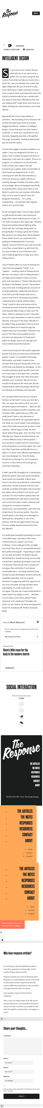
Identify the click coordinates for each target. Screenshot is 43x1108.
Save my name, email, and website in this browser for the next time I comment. (21, 1090)
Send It (21, 1096)
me (31, 797)
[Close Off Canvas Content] (2, 1019)
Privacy (35, 797)
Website (6, 1076)
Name (6, 1058)
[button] (36, 13)
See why (17, 926)
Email (6, 1067)
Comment (8, 1036)
